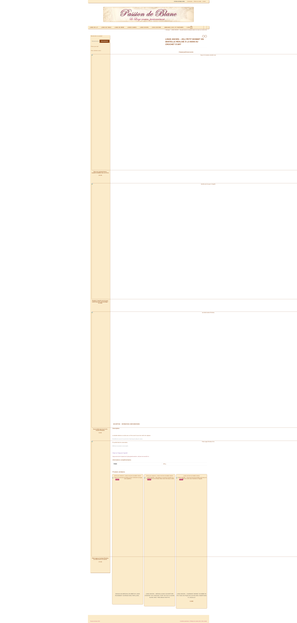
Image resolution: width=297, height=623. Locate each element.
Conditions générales (184, 621)
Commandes (190, 1)
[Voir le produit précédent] (203, 36)
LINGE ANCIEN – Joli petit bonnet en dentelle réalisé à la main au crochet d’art (189, 30)
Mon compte (204, 621)
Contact (204, 1)
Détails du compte (197, 1)
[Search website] (205, 27)
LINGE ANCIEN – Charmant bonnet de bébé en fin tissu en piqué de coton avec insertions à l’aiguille (192, 595)
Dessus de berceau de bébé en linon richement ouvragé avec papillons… (127, 594)
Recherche (104, 41)
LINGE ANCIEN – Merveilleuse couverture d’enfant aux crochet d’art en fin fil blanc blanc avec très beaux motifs (159, 595)
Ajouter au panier (100, 437)
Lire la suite (128, 599)
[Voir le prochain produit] (206, 36)
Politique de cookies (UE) (195, 621)
